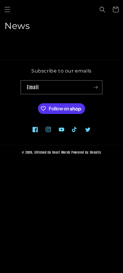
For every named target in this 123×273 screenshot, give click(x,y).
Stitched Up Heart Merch (52, 152)
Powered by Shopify (86, 152)
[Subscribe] (95, 87)
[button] (7, 9)
